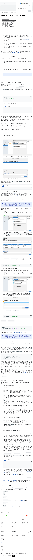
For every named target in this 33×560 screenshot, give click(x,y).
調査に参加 (23, 535)
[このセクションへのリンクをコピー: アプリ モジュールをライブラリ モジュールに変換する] (22, 82)
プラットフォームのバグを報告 (26, 531)
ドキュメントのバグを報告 (26, 532)
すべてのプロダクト (3, 550)
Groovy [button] (5, 106)
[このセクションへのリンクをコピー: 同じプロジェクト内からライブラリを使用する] (20, 129)
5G (12, 526)
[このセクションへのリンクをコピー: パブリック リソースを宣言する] (16, 342)
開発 (7, 12)
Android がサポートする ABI (20, 500)
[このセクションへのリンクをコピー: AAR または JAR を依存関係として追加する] (18, 268)
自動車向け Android (25, 523)
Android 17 (2, 531)
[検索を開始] (19, 1)
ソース (2, 523)
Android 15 (2, 534)
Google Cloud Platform (4, 549)
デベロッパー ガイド (14, 532)
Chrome (2, 546)
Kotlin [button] (9, 106)
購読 (13, 555)
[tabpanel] (17, 99)
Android (2, 519)
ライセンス (7, 553)
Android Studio (4, 3)
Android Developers (3, 12)
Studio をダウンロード (15, 535)
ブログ (2, 526)
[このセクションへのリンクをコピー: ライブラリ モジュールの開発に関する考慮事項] (24, 380)
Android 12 (2, 538)
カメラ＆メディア (14, 523)
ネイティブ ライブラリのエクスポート (13, 506)
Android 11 (2, 539)
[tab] (5, 95)
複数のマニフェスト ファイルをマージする (9, 480)
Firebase (2, 547)
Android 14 (2, 535)
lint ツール (24, 372)
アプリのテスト (15, 474)
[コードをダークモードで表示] (30, 96)
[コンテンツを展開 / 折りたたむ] (6, 18)
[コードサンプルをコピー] (31, 96)
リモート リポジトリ (18, 195)
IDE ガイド (15, 12)
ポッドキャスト (3, 527)
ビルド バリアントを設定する (8, 337)
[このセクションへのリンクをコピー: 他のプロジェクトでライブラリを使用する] (18, 191)
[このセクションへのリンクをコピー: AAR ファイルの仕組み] (12, 485)
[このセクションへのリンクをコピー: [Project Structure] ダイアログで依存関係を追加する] (27, 124)
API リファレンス (14, 534)
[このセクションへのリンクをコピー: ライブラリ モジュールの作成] (15, 56)
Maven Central (16, 193)
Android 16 (2, 532)
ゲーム (12, 519)
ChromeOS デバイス (25, 522)
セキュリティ (3, 522)
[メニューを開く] (1, 1)
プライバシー (3, 553)
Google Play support (25, 534)
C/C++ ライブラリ (26, 39)
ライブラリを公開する (15, 52)
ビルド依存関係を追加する (18, 332)
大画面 (23, 519)
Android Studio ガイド (15, 531)
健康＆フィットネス (14, 522)
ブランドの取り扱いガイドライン (13, 553)
